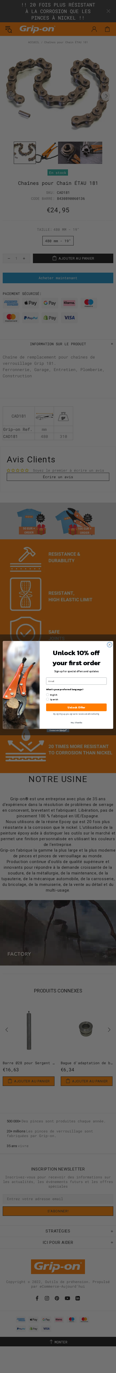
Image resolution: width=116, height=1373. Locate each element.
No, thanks (76, 722)
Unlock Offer (76, 707)
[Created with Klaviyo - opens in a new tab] (58, 730)
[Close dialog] (109, 644)
